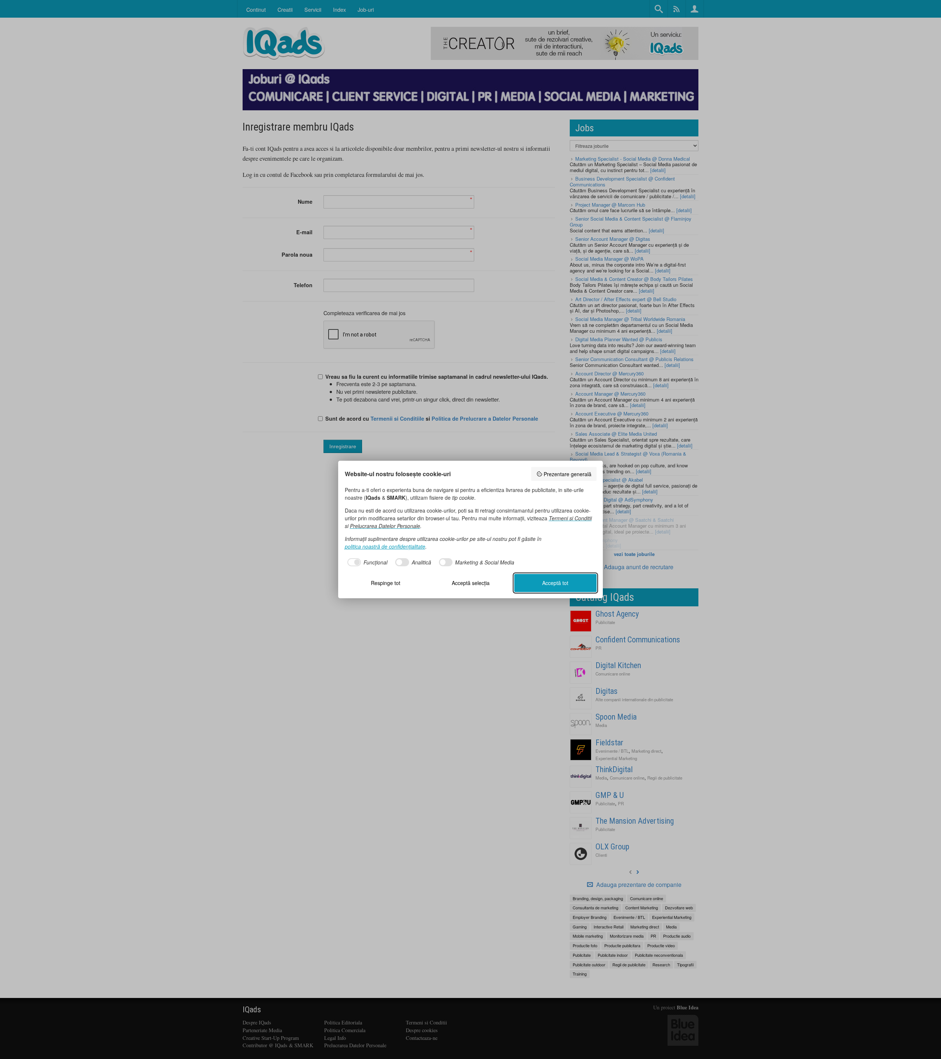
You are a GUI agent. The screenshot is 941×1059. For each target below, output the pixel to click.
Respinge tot (385, 582)
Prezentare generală (567, 474)
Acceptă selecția (471, 582)
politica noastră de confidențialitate (385, 546)
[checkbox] (366, 562)
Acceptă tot (555, 582)
